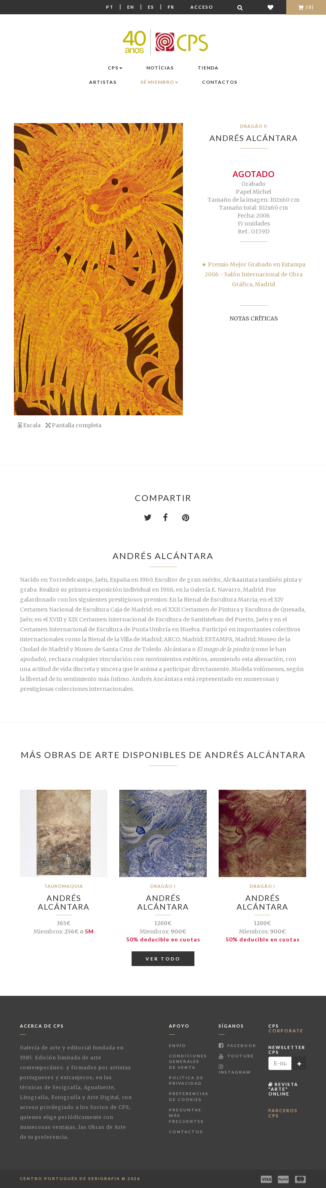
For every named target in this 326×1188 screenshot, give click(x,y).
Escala (31, 425)
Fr (171, 7)
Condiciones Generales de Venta (188, 1061)
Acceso (201, 7)
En (130, 7)
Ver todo (163, 959)
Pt (110, 7)
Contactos (219, 82)
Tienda (208, 68)
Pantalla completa (75, 425)
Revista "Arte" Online (283, 1089)
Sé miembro (157, 82)
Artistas (102, 82)
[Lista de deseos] (271, 7)
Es (151, 7)
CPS (113, 68)
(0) (309, 7)
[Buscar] (240, 7)
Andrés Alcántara (254, 138)
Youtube (240, 1055)
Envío (177, 1045)
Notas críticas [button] (253, 318)
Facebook (241, 1045)
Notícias (160, 68)
